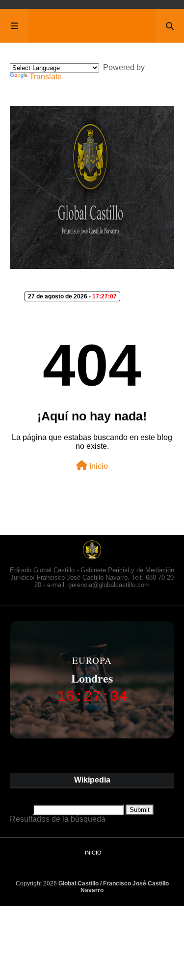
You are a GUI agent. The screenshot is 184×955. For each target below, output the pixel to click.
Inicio (97, 466)
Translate (45, 77)
